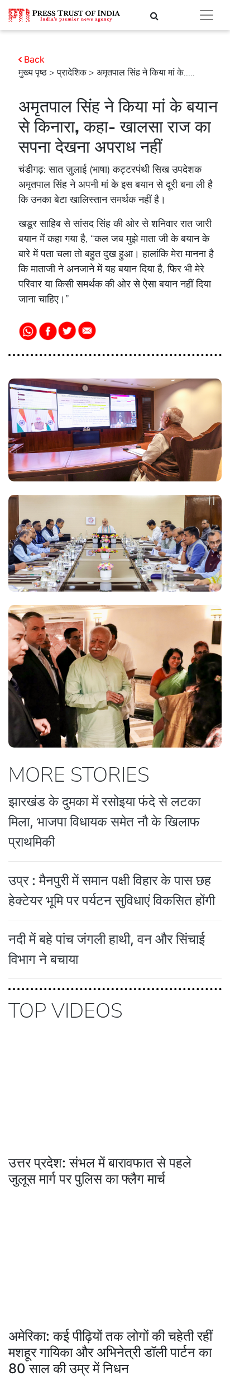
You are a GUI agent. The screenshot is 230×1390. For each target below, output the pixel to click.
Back (34, 59)
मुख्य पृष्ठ (32, 73)
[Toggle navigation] (206, 15)
